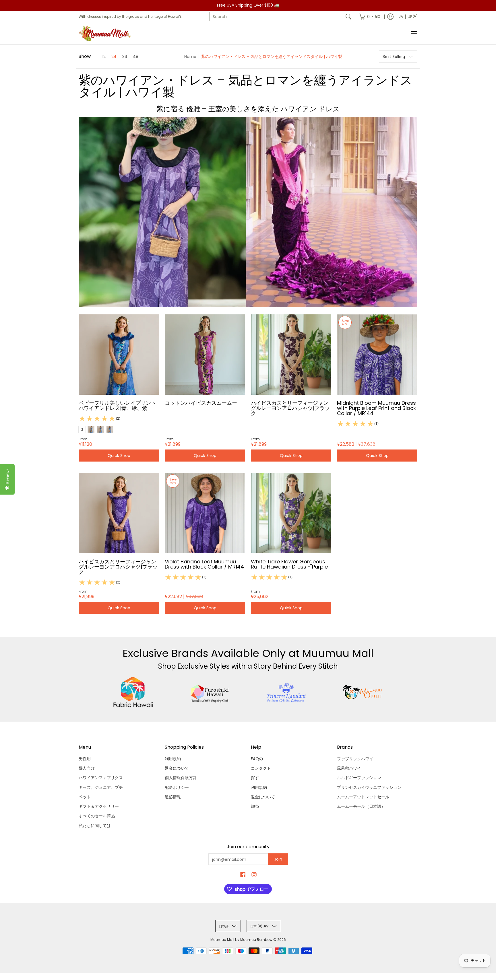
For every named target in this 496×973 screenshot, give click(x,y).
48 (135, 56)
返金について (177, 768)
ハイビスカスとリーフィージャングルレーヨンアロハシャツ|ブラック (290, 408)
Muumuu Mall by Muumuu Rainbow (241, 939)
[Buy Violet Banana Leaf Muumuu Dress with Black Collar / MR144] (205, 513)
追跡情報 (173, 797)
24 (114, 56)
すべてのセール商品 (97, 816)
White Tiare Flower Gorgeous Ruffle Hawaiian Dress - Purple (289, 564)
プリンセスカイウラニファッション (369, 787)
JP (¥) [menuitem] (413, 16)
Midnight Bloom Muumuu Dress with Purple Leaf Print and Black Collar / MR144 (376, 408)
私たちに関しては (95, 825)
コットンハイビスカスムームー (201, 402)
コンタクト (261, 768)
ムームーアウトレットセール (363, 797)
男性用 (85, 759)
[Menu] (413, 33)
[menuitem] (370, 16)
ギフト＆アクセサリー (99, 806)
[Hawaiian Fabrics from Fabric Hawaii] (133, 692)
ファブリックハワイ (355, 759)
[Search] (348, 16)
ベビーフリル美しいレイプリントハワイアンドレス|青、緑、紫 (117, 405)
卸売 (255, 806)
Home (190, 56)
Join (278, 859)
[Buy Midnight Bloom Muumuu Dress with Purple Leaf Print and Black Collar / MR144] (377, 354)
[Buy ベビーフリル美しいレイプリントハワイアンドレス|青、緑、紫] (119, 354)
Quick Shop (119, 455)
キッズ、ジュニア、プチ (101, 787)
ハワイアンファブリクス (101, 778)
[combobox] (277, 16)
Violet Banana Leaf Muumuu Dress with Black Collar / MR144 (204, 564)
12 (104, 56)
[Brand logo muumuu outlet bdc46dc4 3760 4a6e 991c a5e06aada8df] (363, 692)
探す (255, 778)
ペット (85, 797)
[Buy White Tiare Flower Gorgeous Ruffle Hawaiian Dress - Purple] (291, 513)
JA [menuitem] (401, 16)
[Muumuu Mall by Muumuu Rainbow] (106, 33)
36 (124, 56)
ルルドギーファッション (359, 778)
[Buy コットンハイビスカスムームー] (205, 354)
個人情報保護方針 (181, 778)
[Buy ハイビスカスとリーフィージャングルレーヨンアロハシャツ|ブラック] (291, 354)
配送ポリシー (177, 787)
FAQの (257, 759)
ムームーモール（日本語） (361, 806)
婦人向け (87, 768)
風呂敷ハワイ (349, 768)
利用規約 (173, 759)
